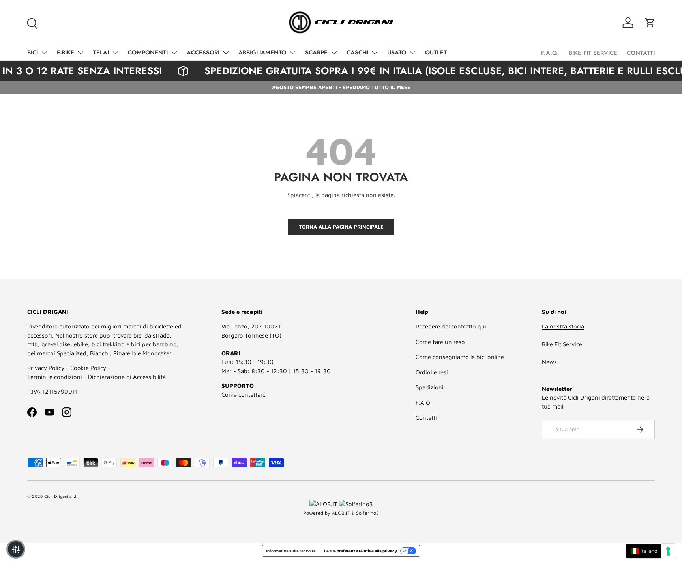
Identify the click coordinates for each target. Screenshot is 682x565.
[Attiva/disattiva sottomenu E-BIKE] (80, 52)
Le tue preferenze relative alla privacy (360, 550)
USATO (396, 52)
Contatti (426, 417)
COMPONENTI (148, 52)
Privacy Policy (45, 367)
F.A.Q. (550, 53)
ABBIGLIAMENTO (262, 52)
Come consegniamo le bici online (460, 356)
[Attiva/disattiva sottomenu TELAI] (115, 52)
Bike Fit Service (562, 344)
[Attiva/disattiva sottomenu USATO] (412, 52)
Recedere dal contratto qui (451, 326)
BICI (32, 52)
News (549, 362)
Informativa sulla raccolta (291, 550)
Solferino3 (367, 513)
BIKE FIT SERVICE (593, 53)
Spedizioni (430, 387)
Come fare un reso (440, 341)
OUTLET (436, 52)
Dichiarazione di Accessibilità (127, 377)
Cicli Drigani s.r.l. (60, 496)
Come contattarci (244, 394)
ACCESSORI (203, 52)
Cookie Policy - (90, 367)
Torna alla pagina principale (341, 226)
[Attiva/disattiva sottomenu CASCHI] (374, 52)
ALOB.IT (341, 513)
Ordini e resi (432, 372)
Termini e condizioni (54, 377)
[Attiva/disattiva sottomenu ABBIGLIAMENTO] (292, 52)
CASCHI (357, 52)
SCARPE (316, 52)
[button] (650, 22)
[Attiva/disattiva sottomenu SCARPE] (334, 52)
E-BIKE (65, 52)
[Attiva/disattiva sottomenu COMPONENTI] (174, 52)
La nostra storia (563, 326)
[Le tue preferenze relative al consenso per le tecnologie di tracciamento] (668, 551)
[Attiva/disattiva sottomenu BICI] (44, 52)
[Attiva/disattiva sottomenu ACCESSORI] (225, 52)
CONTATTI (641, 53)
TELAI (101, 52)
